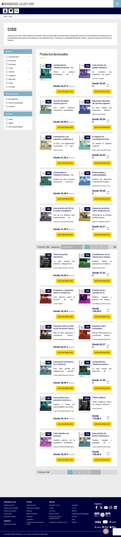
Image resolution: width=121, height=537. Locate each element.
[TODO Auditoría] (84, 404)
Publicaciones (31, 505)
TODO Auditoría (99, 397)
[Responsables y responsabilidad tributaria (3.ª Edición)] (84, 179)
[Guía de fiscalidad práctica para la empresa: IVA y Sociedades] (46, 108)
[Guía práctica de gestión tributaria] (84, 72)
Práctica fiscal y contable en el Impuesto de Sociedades (99, 291)
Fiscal (11, 68)
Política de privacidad (11, 508)
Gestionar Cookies (10, 516)
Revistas (12, 106)
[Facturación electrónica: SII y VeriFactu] (46, 369)
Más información (65, 92)
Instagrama (110, 508)
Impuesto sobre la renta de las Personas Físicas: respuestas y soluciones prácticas (63, 327)
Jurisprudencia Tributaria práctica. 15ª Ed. (100, 363)
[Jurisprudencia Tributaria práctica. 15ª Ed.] (84, 369)
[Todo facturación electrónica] (46, 261)
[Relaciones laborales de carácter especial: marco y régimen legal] (84, 108)
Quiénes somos (9, 505)
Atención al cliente (10, 524)
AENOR (74, 522)
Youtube (106, 508)
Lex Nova (52, 511)
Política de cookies (10, 511)
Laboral (11, 72)
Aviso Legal (7, 514)
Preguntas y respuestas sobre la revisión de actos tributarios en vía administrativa (63, 291)
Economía (12, 61)
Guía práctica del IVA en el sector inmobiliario (63, 209)
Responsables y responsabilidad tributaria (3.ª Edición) (101, 173)
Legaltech (12, 76)
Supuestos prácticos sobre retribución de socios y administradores (101, 209)
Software (29, 516)
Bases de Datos (31, 514)
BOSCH (74, 511)
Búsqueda (16, 11)
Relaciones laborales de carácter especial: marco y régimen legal (101, 102)
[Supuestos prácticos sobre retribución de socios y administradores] (84, 215)
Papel (11, 119)
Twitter (101, 508)
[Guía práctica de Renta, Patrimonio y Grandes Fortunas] (84, 440)
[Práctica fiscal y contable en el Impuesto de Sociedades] (84, 297)
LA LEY (74, 508)
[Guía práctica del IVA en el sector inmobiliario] (46, 215)
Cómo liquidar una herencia (61, 434)
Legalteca (29, 519)
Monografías (13, 99)
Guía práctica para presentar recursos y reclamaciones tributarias (62, 398)
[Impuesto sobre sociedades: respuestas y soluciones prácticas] (84, 333)
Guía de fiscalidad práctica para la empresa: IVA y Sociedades (61, 102)
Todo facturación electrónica (60, 255)
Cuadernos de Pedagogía (80, 514)
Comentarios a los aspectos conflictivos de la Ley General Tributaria (63, 138)
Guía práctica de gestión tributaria (99, 66)
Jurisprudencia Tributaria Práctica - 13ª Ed (63, 173)
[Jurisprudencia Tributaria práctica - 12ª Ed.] (46, 72)
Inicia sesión (5, 11)
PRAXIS (74, 516)
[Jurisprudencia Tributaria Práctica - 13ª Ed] (46, 179)
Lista (114, 247)
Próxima (93, 472)
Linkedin (115, 508)
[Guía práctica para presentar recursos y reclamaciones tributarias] (46, 404)
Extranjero (12, 64)
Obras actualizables (16, 103)
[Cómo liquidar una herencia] (46, 440)
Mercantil (12, 79)
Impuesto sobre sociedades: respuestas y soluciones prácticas (101, 327)
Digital (11, 123)
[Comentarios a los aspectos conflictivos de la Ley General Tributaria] (46, 143)
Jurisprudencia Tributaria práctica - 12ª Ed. (63, 66)
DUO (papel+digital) (16, 127)
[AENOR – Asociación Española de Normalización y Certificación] (102, 516)
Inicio (5, 16)
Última (98, 472)
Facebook (96, 508)
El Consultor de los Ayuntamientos (55, 517)
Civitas (51, 508)
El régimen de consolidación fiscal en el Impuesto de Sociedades (102, 138)
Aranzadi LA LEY (54, 505)
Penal (11, 83)
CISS (73, 519)
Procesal (12, 87)
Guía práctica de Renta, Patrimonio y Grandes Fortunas (100, 434)
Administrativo (14, 57)
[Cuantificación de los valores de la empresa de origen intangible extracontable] (84, 261)
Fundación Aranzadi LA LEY (58, 522)
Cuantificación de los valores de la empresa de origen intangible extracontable (101, 255)
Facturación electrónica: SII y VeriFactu (63, 363)
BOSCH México (54, 514)
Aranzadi (75, 505)
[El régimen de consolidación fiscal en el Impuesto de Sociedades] (84, 143)
